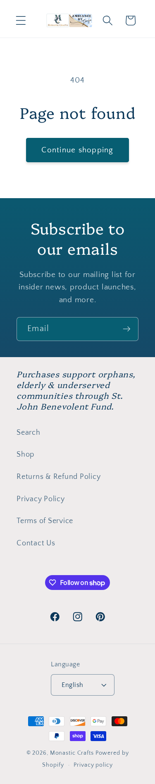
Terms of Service (45, 521)
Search (29, 433)
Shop (25, 454)
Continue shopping (77, 150)
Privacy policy (93, 765)
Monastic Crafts (72, 753)
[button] (21, 20)
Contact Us (36, 543)
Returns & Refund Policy (58, 477)
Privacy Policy (41, 499)
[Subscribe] (126, 329)
